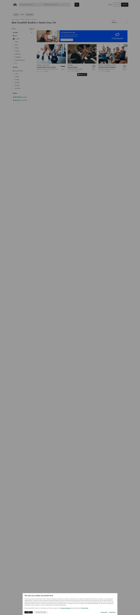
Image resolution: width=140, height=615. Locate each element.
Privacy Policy (84, 608)
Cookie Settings (40, 612)
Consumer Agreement (65, 608)
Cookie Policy (112, 612)
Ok (28, 612)
